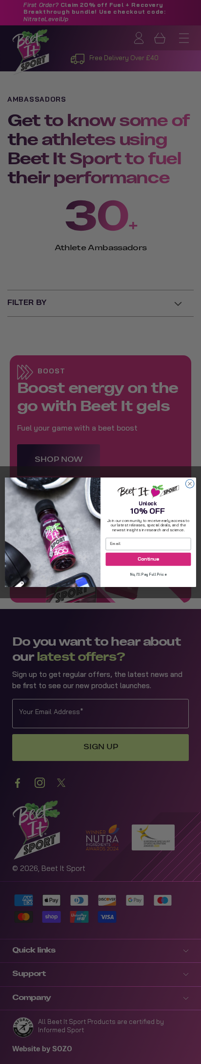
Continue (148, 559)
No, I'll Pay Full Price (148, 575)
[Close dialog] (189, 483)
